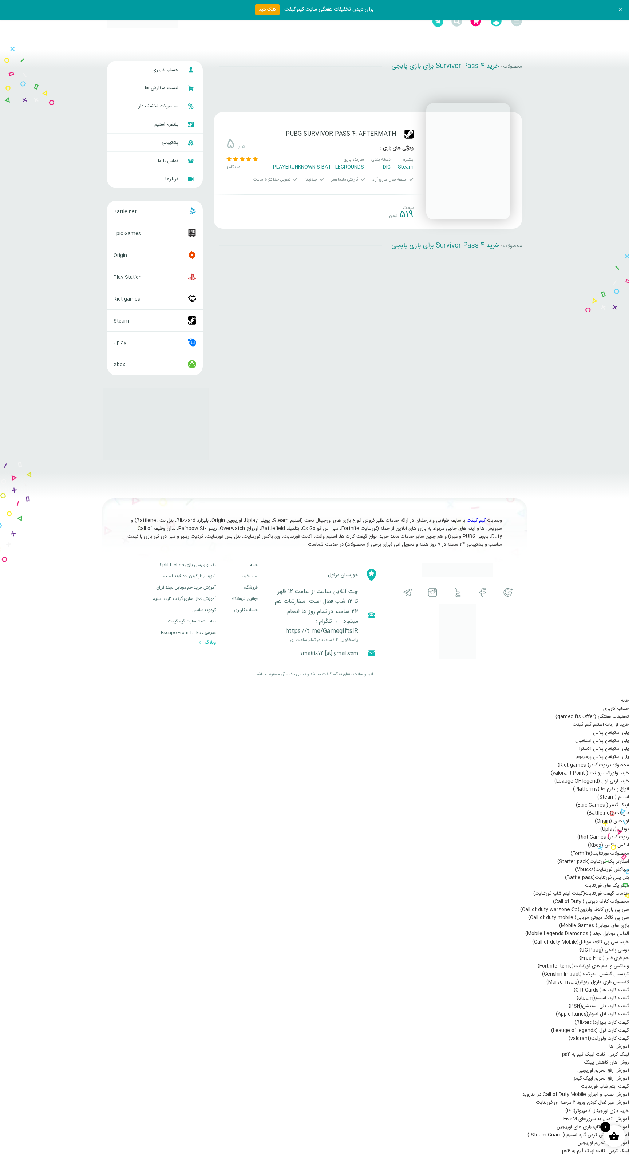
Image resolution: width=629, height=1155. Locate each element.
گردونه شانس (204, 610)
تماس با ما (169, 161)
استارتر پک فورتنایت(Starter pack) (593, 862)
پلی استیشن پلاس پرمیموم (602, 757)
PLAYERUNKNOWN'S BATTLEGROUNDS (318, 167)
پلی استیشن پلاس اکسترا (604, 749)
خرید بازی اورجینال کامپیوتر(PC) (597, 1111)
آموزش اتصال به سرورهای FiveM (596, 1119)
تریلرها (172, 179)
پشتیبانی (171, 143)
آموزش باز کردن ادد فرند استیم (189, 576)
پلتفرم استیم (167, 124)
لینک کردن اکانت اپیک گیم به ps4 (595, 1055)
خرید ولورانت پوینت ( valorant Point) (590, 773)
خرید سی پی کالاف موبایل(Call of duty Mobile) (580, 942)
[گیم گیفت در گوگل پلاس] (508, 592)
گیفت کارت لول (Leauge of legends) (590, 1031)
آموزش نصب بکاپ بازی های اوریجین (593, 1127)
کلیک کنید (267, 9)
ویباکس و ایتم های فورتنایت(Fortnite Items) (583, 966)
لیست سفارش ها (162, 88)
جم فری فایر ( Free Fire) (604, 958)
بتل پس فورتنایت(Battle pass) (597, 878)
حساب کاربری (166, 70)
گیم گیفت (476, 521)
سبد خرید (249, 576)
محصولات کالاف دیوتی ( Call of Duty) (591, 902)
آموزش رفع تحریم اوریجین (603, 1071)
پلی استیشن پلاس (611, 733)
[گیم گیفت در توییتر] (458, 592)
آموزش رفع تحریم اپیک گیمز (601, 1079)
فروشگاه (251, 587)
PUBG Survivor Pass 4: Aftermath (341, 134)
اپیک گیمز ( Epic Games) (602, 805)
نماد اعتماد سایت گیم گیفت (192, 621)
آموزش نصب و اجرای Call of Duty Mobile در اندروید (575, 1095)
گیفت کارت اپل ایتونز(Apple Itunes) (592, 1014)
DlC (387, 167)
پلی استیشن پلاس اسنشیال (602, 741)
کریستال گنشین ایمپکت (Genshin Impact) (585, 974)
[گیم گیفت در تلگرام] (407, 592)
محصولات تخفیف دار (159, 106)
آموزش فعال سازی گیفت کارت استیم (184, 598)
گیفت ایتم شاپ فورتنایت (605, 1087)
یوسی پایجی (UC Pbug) (604, 950)
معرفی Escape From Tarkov (188, 632)
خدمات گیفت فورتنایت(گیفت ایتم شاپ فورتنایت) (581, 894)
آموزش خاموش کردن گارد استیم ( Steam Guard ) (578, 1135)
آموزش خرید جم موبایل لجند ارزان (186, 587)
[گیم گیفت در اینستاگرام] (432, 592)
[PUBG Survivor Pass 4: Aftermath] (468, 161)
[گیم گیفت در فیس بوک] (483, 592)
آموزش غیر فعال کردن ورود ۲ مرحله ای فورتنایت (582, 1103)
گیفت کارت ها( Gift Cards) (601, 990)
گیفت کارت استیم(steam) (603, 998)
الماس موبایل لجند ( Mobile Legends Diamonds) (577, 934)
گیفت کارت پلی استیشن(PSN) (599, 1006)
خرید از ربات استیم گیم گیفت (601, 725)
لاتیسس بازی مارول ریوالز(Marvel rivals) (587, 982)
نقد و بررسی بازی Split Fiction (188, 565)
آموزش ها (619, 1047)
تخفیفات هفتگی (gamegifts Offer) (592, 717)
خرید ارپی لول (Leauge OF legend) (591, 781)
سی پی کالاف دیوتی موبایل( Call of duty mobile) (578, 918)
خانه (254, 565)
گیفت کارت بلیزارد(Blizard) (602, 1022)
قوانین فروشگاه (245, 598)
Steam (406, 167)
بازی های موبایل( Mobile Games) (594, 926)
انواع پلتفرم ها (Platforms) (601, 789)
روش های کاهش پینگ (606, 1063)
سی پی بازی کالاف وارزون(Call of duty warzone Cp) (574, 910)
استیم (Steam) (613, 797)
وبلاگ (209, 642)
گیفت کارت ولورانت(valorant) (599, 1039)
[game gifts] (142, 21)
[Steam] (409, 134)
